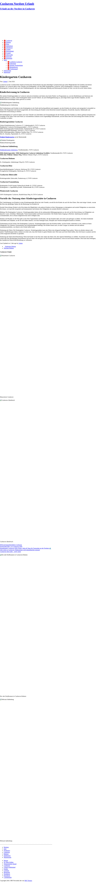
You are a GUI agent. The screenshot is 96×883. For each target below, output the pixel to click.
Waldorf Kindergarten (7, 137)
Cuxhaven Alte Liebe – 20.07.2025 (10, 551)
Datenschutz (7, 70)
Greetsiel (6, 870)
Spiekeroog (7, 855)
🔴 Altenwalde (8, 55)
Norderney (7, 850)
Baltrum (6, 854)
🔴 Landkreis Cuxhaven (15, 62)
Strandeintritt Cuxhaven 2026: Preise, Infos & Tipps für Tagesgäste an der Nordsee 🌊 (25, 548)
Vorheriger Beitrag (10, 246)
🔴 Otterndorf (12, 63)
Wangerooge (7, 857)
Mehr (5, 60)
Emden (6, 869)
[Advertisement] (48, 25)
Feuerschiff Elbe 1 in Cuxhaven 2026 (11, 546)
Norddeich (7, 874)
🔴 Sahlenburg (8, 46)
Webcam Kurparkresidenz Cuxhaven (11, 545)
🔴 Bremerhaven (13, 67)
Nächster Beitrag (9, 248)
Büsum (6, 860)
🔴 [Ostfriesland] (13, 69)
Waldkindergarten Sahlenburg (9, 150)
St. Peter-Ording (8, 862)
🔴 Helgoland (8, 58)
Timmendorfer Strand (10, 864)
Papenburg (7, 876)
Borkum (6, 847)
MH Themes (28, 880)
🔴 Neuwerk (8, 56)
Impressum (7, 72)
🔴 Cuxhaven (8, 40)
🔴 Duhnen (7, 42)
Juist (5, 849)
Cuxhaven (7, 865)
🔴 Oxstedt (7, 53)
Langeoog (7, 852)
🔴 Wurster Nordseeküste (15, 65)
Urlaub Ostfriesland (9, 867)
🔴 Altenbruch (8, 47)
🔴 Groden (7, 49)
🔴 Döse (6, 44)
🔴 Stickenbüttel (9, 51)
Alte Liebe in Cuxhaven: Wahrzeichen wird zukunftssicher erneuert (20, 550)
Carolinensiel (8, 877)
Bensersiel (7, 872)
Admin (5, 81)
